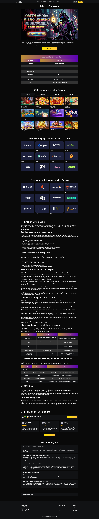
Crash (56, 94)
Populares (27, 94)
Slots (70, 94)
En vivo (41, 94)
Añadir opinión (71, 417)
